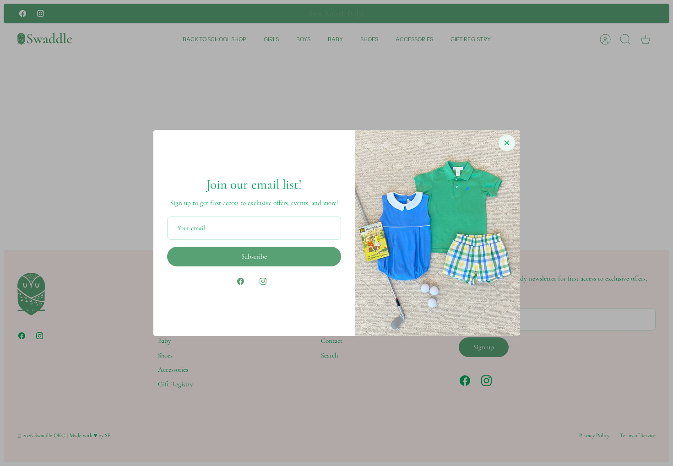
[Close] (507, 143)
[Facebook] (241, 281)
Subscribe (254, 256)
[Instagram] (263, 281)
